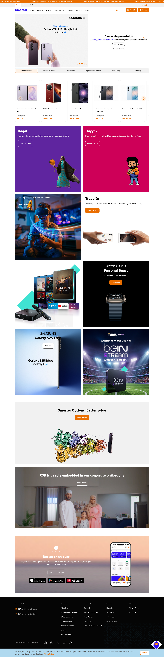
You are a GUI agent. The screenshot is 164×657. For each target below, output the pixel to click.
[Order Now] (116, 294)
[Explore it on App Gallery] (75, 580)
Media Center (66, 635)
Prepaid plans (92, 143)
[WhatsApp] (70, 643)
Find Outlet (88, 617)
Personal (18, 5)
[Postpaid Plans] (48, 159)
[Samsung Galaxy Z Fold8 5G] (27, 101)
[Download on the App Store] (37, 580)
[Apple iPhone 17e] (80, 101)
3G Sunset (133, 612)
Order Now (116, 282)
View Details (24, 205)
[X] (58, 643)
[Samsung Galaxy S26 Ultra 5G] (106, 101)
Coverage (87, 621)
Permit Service (111, 621)
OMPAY (87, 10)
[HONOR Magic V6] (53, 101)
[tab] (26, 71)
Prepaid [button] (48, 10)
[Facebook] (45, 643)
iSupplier (109, 608)
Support (87, 608)
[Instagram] (51, 643)
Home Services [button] (59, 10)
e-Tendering (110, 617)
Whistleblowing (67, 617)
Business (25, 5)
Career (63, 630)
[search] (117, 10)
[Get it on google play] (56, 580)
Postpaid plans (25, 143)
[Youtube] (64, 643)
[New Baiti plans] (48, 227)
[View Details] (116, 227)
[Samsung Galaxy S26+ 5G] (132, 101)
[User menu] (122, 10)
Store (32, 10)
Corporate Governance (69, 612)
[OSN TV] (48, 294)
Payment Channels (91, 612)
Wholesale (33, 5)
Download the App (56, 572)
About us (64, 608)
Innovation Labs (67, 626)
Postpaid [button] (40, 10)
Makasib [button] (79, 10)
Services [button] (70, 10)
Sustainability (66, 621)
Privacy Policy (134, 608)
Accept (144, 653)
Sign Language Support (93, 626)
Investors (40, 5)
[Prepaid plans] (116, 159)
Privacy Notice (49, 654)
